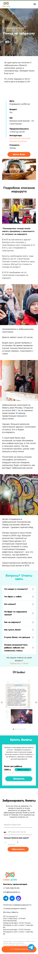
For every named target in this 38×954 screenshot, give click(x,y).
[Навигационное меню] (35, 4)
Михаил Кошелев (18, 141)
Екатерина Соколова (20, 138)
